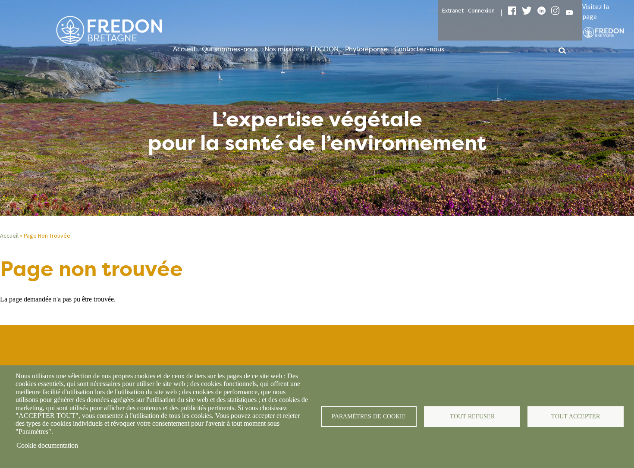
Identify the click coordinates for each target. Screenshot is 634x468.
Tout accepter (575, 416)
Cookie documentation (47, 445)
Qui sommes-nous (230, 49)
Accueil (184, 49)
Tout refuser (472, 416)
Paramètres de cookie (369, 416)
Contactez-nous (419, 49)
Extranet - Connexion (468, 10)
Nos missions (284, 49)
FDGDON (325, 49)
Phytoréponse (366, 49)
